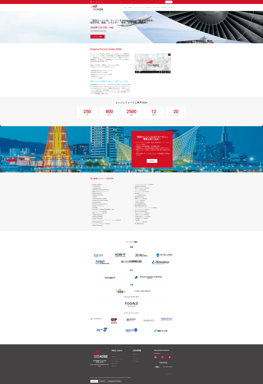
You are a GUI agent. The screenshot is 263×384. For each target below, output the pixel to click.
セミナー (134, 356)
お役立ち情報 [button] (163, 7)
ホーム (125, 7)
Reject (102, 381)
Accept (94, 381)
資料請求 (152, 161)
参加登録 (130, 7)
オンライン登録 (97, 36)
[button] (172, 374)
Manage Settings (114, 381)
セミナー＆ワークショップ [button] (139, 7)
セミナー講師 (135, 361)
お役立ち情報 (114, 363)
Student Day (149, 7)
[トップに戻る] (97, 7)
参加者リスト (135, 354)
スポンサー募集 (156, 7)
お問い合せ (170, 7)
